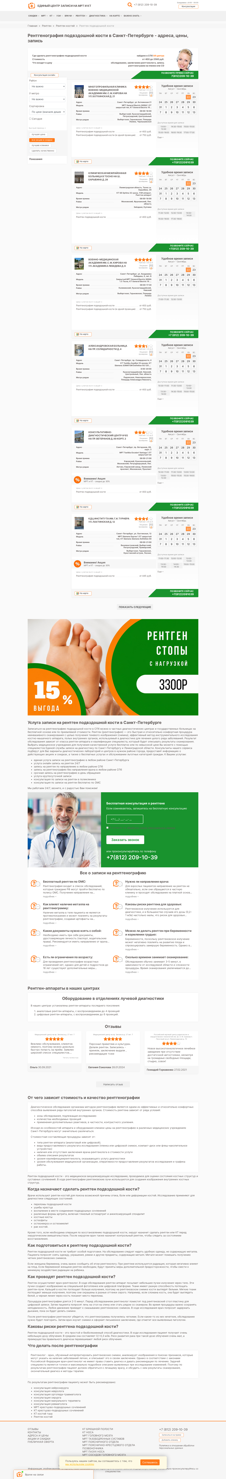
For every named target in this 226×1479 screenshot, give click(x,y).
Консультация (188, 6)
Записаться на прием (171, 1435)
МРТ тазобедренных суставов (103, 1438)
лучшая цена (38, 134)
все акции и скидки (42, 139)
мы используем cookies (79, 1464)
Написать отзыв (113, 1084)
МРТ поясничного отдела (100, 1441)
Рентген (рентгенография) (107, 731)
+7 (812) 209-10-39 (145, 4)
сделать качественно (43, 150)
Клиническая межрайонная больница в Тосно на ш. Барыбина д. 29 (107, 176)
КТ (51, 15)
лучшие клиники (40, 145)
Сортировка (36, 106)
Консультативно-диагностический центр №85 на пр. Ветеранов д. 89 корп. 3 (108, 435)
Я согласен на (141, 827)
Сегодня (36, 118)
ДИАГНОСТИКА (97, 15)
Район (33, 80)
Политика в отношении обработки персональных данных (176, 1446)
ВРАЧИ (68, 15)
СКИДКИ (32, 15)
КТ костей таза (43, 1413)
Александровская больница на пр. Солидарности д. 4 (107, 347)
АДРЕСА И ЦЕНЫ (38, 1435)
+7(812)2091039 (183, 162)
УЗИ (58, 15)
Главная (32, 25)
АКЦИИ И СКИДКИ (39, 1438)
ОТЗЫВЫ (33, 1429)
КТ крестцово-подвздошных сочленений (59, 1410)
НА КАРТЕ (114, 15)
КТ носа (87, 1432)
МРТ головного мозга (97, 1435)
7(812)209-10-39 (182, 76)
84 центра (158, 55)
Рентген (46, 25)
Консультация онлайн (44, 75)
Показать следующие (135, 607)
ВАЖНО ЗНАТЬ (131, 15)
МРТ (43, 15)
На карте (84, 161)
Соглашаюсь (150, 1462)
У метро (34, 93)
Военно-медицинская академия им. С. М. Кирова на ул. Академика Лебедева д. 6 (107, 262)
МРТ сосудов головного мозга (104, 1454)
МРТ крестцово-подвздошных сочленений (60, 1407)
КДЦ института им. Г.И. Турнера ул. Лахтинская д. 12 (108, 520)
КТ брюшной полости (97, 1429)
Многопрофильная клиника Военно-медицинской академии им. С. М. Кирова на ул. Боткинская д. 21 (107, 91)
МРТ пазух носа (93, 1451)
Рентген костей (65, 25)
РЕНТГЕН (80, 15)
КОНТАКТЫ (34, 1432)
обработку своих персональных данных (151, 827)
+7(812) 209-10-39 (181, 248)
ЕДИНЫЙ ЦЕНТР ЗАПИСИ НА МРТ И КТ (64, 5)
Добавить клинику (170, 1440)
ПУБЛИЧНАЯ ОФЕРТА (41, 1441)
